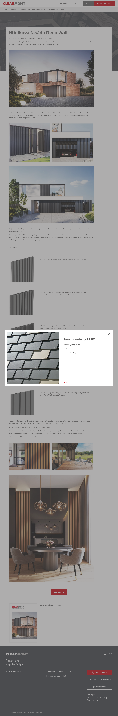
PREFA (66, 383)
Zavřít (109, 334)
